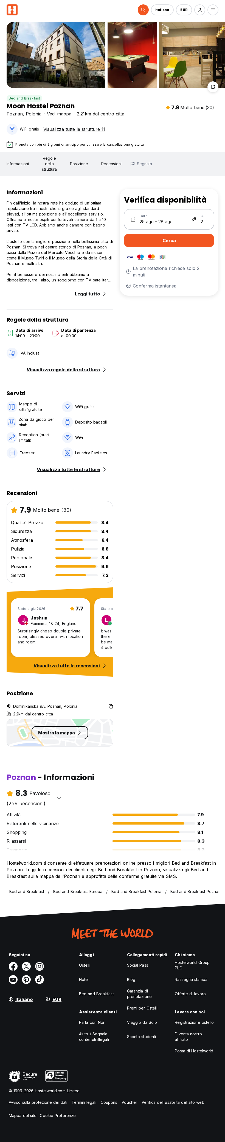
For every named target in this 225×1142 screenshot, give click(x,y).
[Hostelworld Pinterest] (26, 979)
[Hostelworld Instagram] (39, 966)
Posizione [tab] (79, 163)
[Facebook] (13, 966)
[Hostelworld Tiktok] (39, 979)
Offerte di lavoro (190, 993)
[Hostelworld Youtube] (13, 979)
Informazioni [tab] (18, 163)
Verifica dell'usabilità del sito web (173, 1102)
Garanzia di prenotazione (139, 994)
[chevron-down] (59, 797)
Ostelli (84, 965)
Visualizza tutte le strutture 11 (74, 129)
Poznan (15, 114)
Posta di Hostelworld (194, 1051)
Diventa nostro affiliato (188, 1037)
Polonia (33, 114)
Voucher (129, 1102)
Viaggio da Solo (142, 1022)
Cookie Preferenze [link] (58, 1115)
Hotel (84, 979)
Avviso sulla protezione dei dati (38, 1102)
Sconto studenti (141, 1036)
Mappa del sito (22, 1115)
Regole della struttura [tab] (49, 164)
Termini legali (84, 1102)
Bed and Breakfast (24, 98)
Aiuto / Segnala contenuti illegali (94, 1037)
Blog (131, 979)
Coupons (109, 1102)
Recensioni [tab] (111, 163)
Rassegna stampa (191, 979)
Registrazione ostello (194, 1022)
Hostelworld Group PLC (192, 965)
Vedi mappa (59, 114)
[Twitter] (26, 966)
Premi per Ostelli (142, 1008)
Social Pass (137, 965)
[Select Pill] (143, 9)
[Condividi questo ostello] (212, 86)
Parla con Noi (91, 1022)
